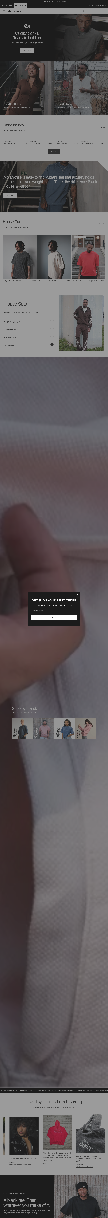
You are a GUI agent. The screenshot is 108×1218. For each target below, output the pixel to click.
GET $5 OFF (54, 617)
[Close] (78, 594)
